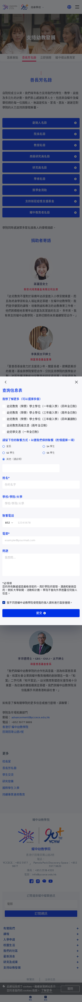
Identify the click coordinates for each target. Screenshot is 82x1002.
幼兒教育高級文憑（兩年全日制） (28, 425)
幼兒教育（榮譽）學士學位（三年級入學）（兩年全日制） (43, 412)
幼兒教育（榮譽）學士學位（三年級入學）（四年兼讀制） (43, 419)
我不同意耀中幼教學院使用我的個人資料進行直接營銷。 (40, 602)
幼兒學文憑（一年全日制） (24, 432)
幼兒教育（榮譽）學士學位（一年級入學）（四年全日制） (43, 406)
